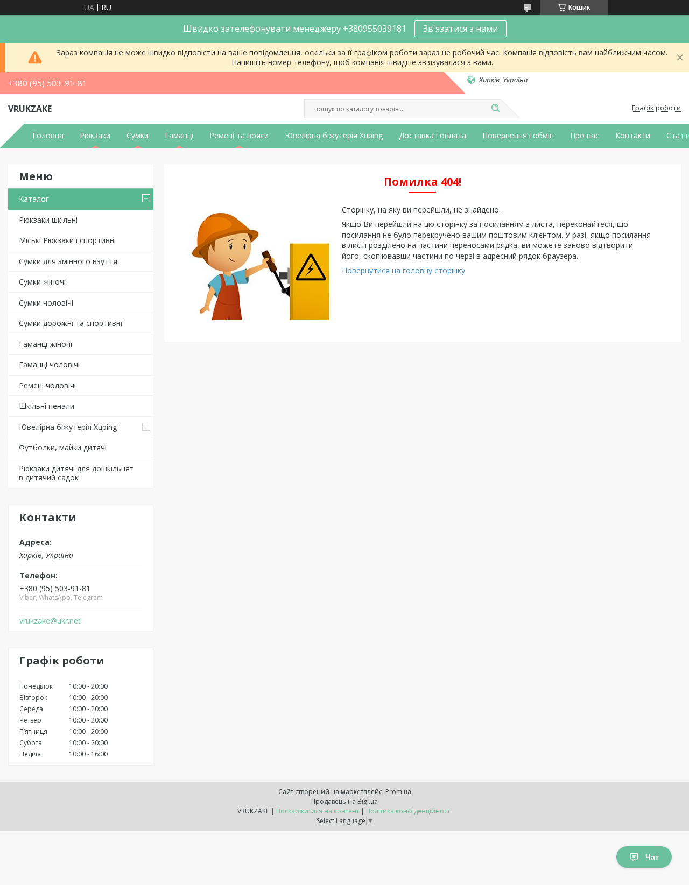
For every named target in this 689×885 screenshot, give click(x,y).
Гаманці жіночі (45, 344)
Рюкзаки (95, 135)
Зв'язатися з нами (460, 28)
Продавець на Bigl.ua (344, 801)
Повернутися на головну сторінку (403, 270)
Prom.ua (398, 791)
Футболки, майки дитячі (63, 447)
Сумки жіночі (42, 282)
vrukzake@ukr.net (50, 621)
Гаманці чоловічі (49, 364)
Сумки (137, 135)
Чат (652, 857)
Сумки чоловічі (46, 303)
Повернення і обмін (518, 135)
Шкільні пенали (46, 406)
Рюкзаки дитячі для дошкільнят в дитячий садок (76, 473)
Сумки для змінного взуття (68, 261)
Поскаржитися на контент (317, 811)
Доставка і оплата (432, 135)
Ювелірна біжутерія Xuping (334, 135)
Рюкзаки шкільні (48, 220)
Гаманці (179, 135)
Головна (48, 135)
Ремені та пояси (239, 135)
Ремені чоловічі (47, 385)
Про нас (584, 135)
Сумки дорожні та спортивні (70, 323)
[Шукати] (495, 108)
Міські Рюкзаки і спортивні (67, 240)
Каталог (34, 199)
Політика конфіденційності (409, 811)
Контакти (632, 135)
